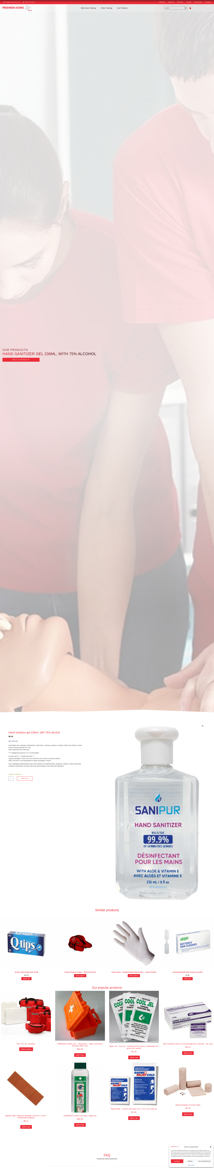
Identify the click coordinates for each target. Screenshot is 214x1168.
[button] (210, 1147)
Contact (188, 2)
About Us (171, 2)
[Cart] (190, 8)
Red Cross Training (88, 8)
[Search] (185, 8)
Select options (80, 975)
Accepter (177, 1161)
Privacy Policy (191, 1165)
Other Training (106, 8)
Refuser (190, 1161)
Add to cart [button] (26, 978)
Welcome (162, 2)
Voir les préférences (204, 1161)
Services (180, 2)
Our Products (122, 8)
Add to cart (24, 778)
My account (198, 2)
